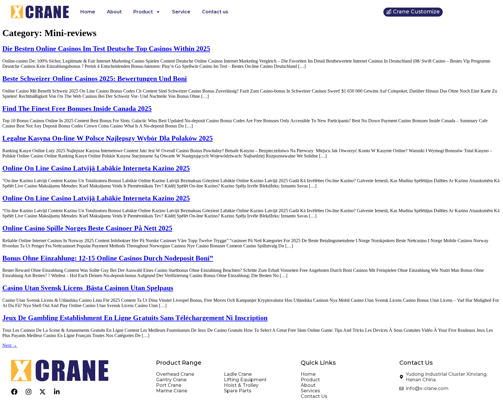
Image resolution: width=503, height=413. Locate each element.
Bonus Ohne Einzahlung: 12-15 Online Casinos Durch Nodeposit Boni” (107, 258)
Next (9, 345)
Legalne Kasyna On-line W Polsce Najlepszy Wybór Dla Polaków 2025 (107, 138)
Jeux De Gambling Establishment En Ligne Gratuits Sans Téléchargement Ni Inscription (135, 318)
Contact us (215, 12)
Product (143, 12)
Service (181, 12)
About (114, 12)
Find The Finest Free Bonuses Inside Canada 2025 (77, 108)
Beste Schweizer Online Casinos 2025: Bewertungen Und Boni (94, 78)
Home (87, 12)
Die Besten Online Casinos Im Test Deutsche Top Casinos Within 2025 (106, 48)
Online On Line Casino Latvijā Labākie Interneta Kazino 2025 (96, 168)
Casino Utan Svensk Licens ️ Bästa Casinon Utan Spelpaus (87, 288)
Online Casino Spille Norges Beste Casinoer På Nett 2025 (87, 228)
